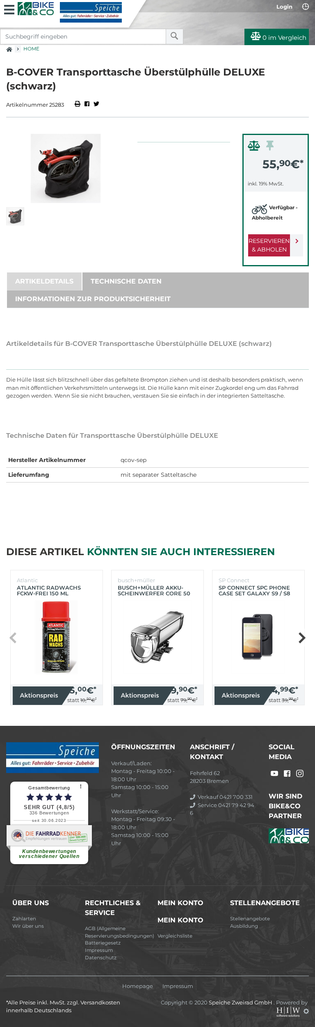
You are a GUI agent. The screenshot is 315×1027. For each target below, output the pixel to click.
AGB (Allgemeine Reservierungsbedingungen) (118, 932)
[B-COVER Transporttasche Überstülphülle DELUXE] (65, 168)
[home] (9, 47)
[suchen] (174, 36)
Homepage (137, 986)
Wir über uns (28, 926)
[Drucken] (78, 104)
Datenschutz (100, 958)
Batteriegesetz (103, 943)
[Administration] (306, 1011)
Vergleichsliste (175, 936)
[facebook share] (87, 104)
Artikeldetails (44, 281)
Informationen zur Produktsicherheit (93, 299)
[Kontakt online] (305, 6)
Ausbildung (244, 926)
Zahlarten (24, 919)
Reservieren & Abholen (269, 245)
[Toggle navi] (9, 8)
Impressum (99, 950)
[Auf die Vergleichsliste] (255, 147)
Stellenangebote (250, 919)
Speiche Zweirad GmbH (241, 1002)
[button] (301, 638)
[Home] (70, 12)
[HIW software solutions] (288, 1011)
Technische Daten (126, 281)
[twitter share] (96, 104)
